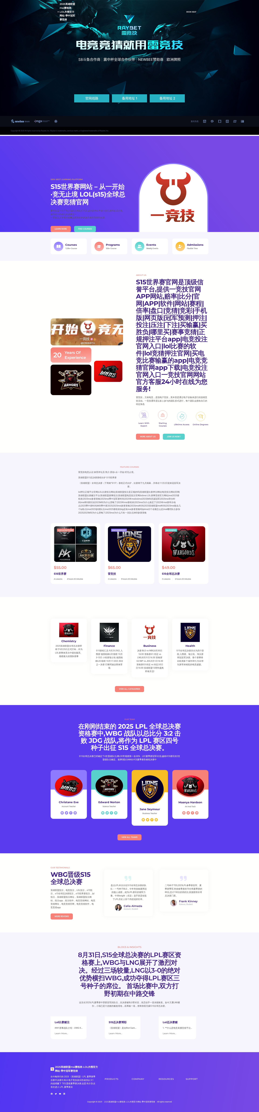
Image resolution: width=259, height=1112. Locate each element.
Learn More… (61, 1033)
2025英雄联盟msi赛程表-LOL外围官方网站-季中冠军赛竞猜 (67, 12)
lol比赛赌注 (62, 1022)
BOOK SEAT (191, 12)
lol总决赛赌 (170, 1022)
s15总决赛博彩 (118, 1022)
